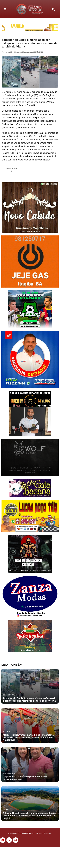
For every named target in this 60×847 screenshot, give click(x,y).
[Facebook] (2, 840)
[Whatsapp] (15, 840)
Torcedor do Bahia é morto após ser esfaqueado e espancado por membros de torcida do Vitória (29, 43)
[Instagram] (9, 840)
